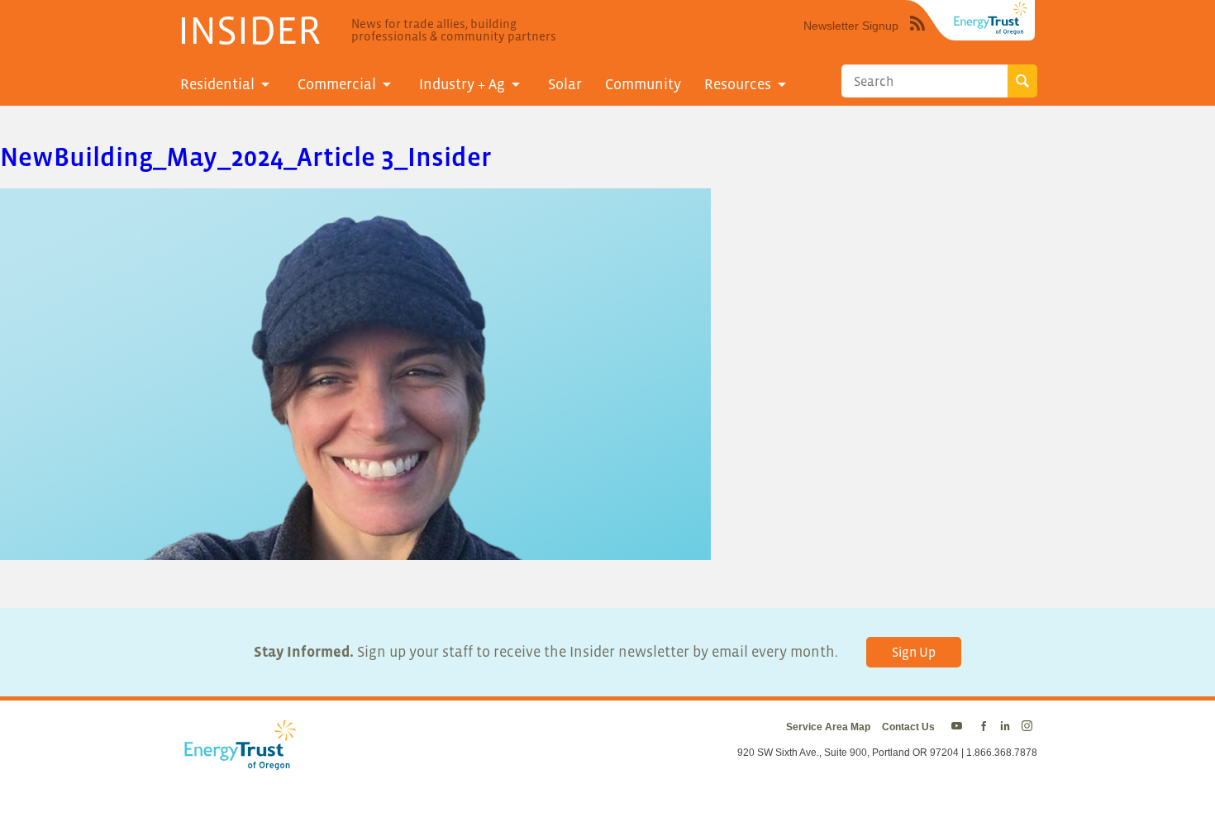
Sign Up (914, 651)
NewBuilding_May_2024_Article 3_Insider (246, 157)
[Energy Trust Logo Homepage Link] (237, 761)
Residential (217, 84)
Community (643, 84)
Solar (565, 84)
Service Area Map (828, 727)
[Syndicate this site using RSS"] (917, 35)
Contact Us (908, 727)
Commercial (337, 84)
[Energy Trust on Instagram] (1029, 727)
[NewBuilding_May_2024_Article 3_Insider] (355, 550)
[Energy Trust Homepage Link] (991, 18)
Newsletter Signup (850, 25)
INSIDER (249, 29)
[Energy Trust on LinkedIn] (1005, 727)
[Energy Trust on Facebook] (984, 727)
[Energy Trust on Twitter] (959, 727)
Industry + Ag (462, 84)
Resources (737, 84)
